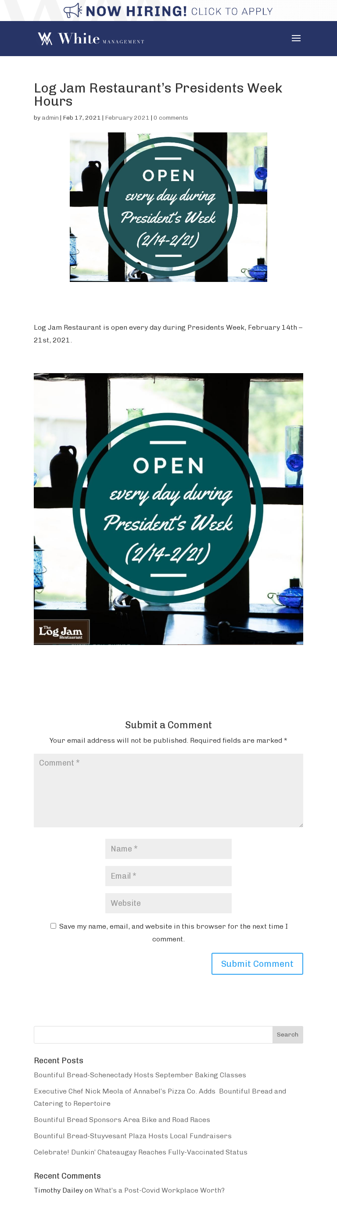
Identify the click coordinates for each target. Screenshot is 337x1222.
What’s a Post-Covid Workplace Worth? (159, 1190)
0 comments (171, 117)
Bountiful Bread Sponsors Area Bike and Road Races (122, 1119)
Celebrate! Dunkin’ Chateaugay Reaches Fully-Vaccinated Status (140, 1152)
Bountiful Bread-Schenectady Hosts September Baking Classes (140, 1075)
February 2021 (127, 117)
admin (50, 117)
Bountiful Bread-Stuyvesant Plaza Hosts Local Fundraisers (133, 1136)
